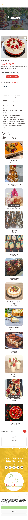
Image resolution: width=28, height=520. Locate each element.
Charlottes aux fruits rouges (14, 303)
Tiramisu (14, 351)
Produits (14, 21)
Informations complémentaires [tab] (12, 90)
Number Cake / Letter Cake (14, 400)
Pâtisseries (15, 82)
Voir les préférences (14, 515)
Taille (2, 72)
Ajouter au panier (12, 76)
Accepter (14, 507)
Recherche (24, 431)
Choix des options (14, 157)
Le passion (14, 160)
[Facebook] (6, 467)
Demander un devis (14, 205)
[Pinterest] (10, 467)
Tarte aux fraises (14, 423)
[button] (26, 494)
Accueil (8, 21)
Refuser (14, 511)
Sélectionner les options (14, 180)
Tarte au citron (14, 327)
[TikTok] (21, 467)
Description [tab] (6, 86)
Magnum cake (14, 254)
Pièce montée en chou (14, 184)
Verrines (14, 375)
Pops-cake (14, 231)
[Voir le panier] (19, 4)
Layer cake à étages (14, 208)
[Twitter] (14, 467)
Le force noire (14, 278)
